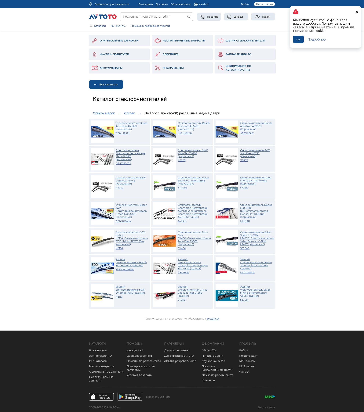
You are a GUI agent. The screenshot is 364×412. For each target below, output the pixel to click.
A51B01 (182, 220)
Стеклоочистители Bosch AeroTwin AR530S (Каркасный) (131, 126)
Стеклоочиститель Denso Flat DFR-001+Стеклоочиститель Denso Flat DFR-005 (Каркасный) (256, 210)
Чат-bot (244, 371)
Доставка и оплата (139, 355)
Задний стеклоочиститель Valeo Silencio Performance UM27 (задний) (255, 291)
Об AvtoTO (209, 350)
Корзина (212, 16)
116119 (119, 296)
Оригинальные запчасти (106, 371)
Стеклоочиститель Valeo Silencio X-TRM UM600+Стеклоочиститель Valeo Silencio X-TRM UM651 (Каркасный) (257, 238)
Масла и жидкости (102, 366)
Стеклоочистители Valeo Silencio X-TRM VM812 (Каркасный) (255, 180)
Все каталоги (98, 350)
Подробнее (317, 39)
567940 (244, 248)
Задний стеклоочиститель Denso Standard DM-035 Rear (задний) (256, 264)
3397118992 (247, 132)
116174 (119, 248)
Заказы (238, 16)
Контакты (208, 380)
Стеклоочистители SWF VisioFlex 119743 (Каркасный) (131, 180)
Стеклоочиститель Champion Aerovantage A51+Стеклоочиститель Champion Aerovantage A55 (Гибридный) (193, 210)
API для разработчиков (180, 361)
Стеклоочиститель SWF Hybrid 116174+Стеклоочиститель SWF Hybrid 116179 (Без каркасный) (132, 238)
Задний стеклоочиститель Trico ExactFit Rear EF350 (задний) (192, 291)
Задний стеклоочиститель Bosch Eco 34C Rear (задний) (131, 262)
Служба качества (213, 361)
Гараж (266, 16)
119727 (244, 160)
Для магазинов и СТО (179, 355)
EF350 (181, 299)
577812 (244, 187)
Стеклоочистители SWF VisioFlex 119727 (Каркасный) (255, 153)
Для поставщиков (176, 350)
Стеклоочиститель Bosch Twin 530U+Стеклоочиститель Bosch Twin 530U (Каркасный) (131, 210)
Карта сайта (266, 407)
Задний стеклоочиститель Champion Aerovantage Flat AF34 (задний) (193, 264)
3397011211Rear (125, 269)
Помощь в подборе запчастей (150, 25)
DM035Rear (247, 272)
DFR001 (245, 220)
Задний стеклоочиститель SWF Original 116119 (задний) (130, 289)
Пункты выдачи (212, 355)
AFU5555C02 (123, 163)
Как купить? (118, 25)
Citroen (129, 113)
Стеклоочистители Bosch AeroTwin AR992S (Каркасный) (256, 126)
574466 (182, 187)
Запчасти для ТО (100, 355)
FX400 (182, 248)
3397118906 (185, 132)
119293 (181, 160)
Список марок (104, 113)
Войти (245, 4)
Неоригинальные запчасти (101, 378)
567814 (244, 299)
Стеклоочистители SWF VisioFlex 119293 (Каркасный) (193, 153)
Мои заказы (247, 361)
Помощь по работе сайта (144, 361)
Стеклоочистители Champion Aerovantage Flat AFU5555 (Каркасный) (130, 155)
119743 (119, 187)
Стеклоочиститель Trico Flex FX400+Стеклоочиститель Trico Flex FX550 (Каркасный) (194, 238)
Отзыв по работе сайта (217, 375)
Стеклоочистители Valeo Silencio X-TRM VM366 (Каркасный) (193, 180)
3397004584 (123, 220)
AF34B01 (183, 272)
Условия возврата (139, 375)
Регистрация (264, 4)
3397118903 (122, 132)
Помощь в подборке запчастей (141, 368)
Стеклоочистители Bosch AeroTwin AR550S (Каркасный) (194, 126)
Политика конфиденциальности (217, 368)
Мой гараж (246, 366)
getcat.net (212, 318)
